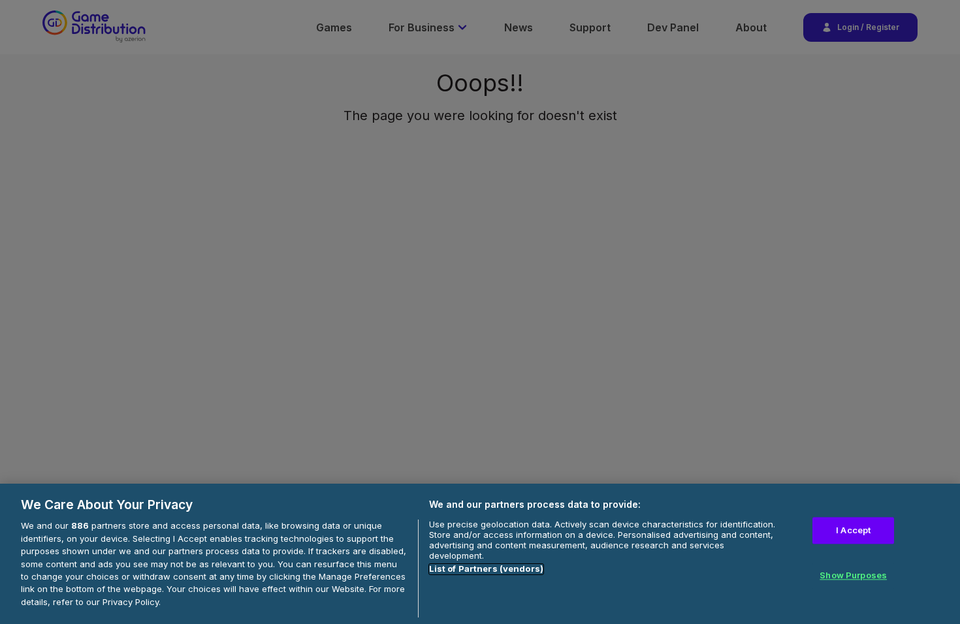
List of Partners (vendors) (486, 569)
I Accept (853, 530)
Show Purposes (853, 575)
